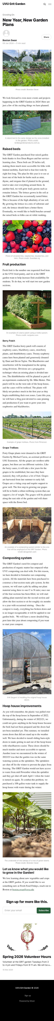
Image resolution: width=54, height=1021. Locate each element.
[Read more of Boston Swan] (6, 33)
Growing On (8, 14)
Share (46, 37)
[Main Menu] (50, 4)
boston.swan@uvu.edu (23, 889)
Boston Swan (10, 40)
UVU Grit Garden (14, 3)
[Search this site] (45, 4)
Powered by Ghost (27, 1001)
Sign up (28, 995)
